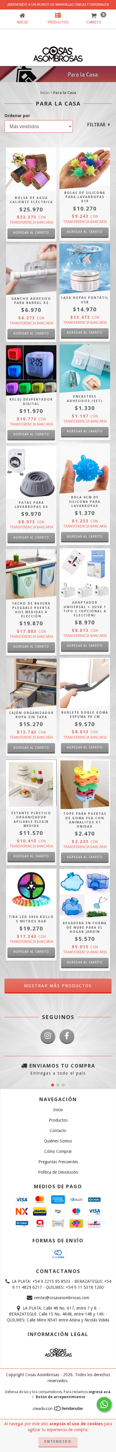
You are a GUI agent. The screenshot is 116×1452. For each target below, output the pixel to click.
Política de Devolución (58, 1172)
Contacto (58, 1130)
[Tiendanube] (58, 1410)
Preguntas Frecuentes (58, 1161)
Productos (58, 1120)
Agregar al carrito (31, 646)
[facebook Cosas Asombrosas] (66, 1036)
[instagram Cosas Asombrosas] (47, 1036)
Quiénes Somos (58, 1141)
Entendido (58, 1442)
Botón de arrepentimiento (60, 1397)
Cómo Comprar (58, 1151)
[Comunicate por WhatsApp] (104, 1404)
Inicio (44, 93)
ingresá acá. (100, 1392)
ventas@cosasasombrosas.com (61, 1297)
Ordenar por (17, 115)
